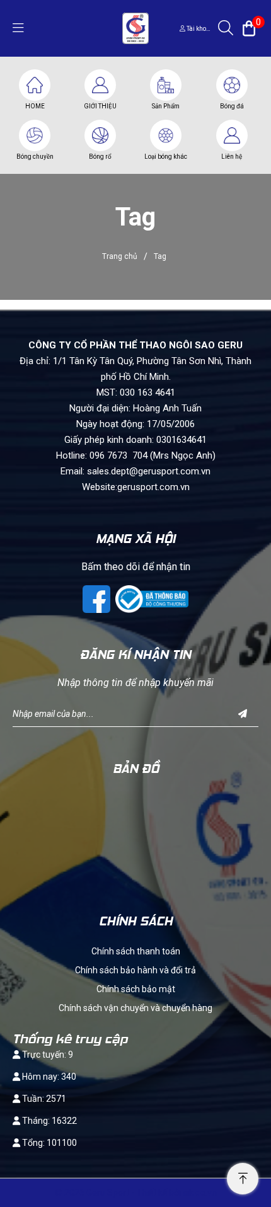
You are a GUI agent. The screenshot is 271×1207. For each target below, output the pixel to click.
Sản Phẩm (166, 106)
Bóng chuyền (35, 156)
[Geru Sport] (135, 28)
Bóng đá (232, 106)
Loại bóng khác (165, 156)
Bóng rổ (100, 156)
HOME (35, 106)
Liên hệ (231, 156)
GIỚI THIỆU (100, 106)
